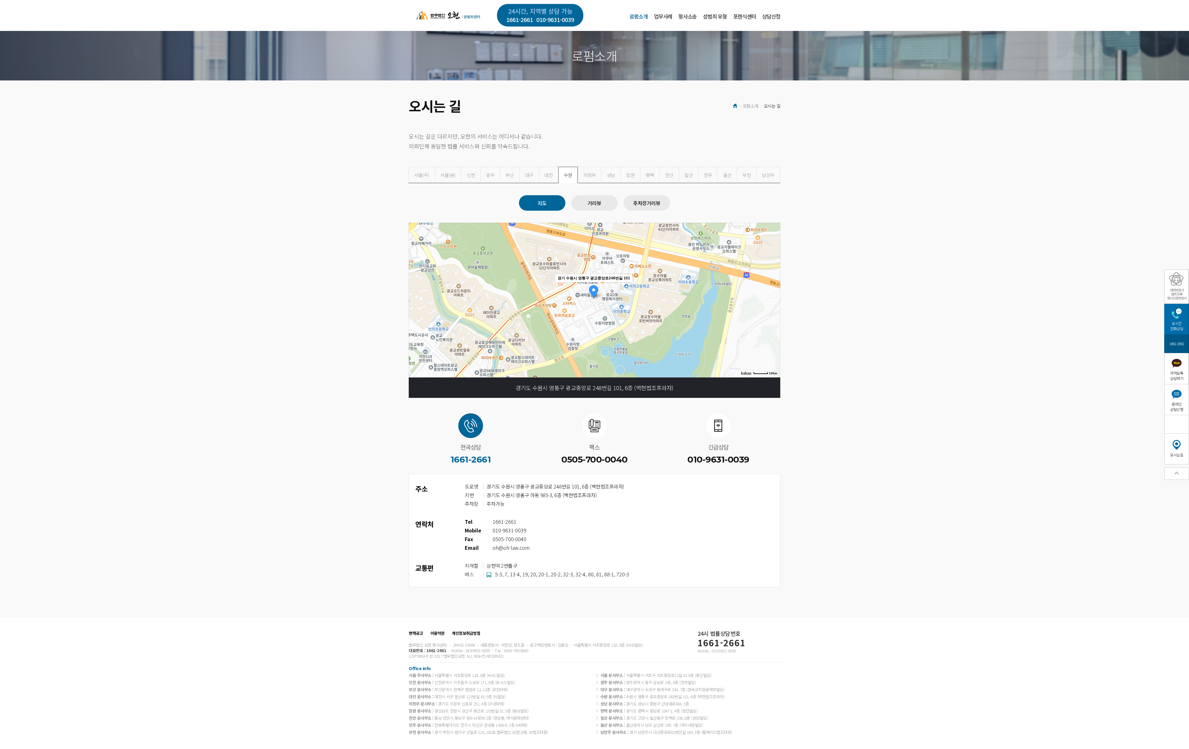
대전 (548, 175)
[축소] (772, 299)
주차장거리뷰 (646, 203)
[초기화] (772, 311)
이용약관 (437, 633)
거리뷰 (594, 203)
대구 (529, 175)
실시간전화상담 (1176, 326)
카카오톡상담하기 (1176, 375)
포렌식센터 (744, 16)
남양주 (768, 175)
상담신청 (771, 16)
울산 (727, 175)
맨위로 (1176, 473)
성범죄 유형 (715, 16)
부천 (747, 175)
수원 (568, 175)
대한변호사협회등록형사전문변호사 (1177, 293)
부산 (510, 175)
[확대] (772, 289)
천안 (669, 175)
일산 (688, 175)
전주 (708, 175)
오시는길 (1176, 454)
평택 (650, 175)
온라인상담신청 (1176, 406)
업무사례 (663, 16)
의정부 (589, 175)
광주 (490, 175)
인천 (471, 175)
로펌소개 (638, 16)
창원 (630, 175)
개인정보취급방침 (466, 633)
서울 (421, 175)
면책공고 (416, 633)
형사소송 (687, 16)
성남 (611, 175)
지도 (542, 203)
